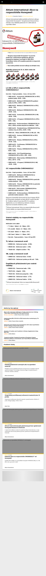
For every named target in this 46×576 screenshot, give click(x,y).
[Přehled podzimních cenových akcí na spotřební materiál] (23, 362)
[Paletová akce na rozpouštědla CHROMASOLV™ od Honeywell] (23, 454)
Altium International (28, 16)
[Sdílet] (35, 375)
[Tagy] (21, 375)
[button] (32, 290)
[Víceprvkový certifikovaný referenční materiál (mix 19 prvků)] (23, 393)
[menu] (43, 2)
